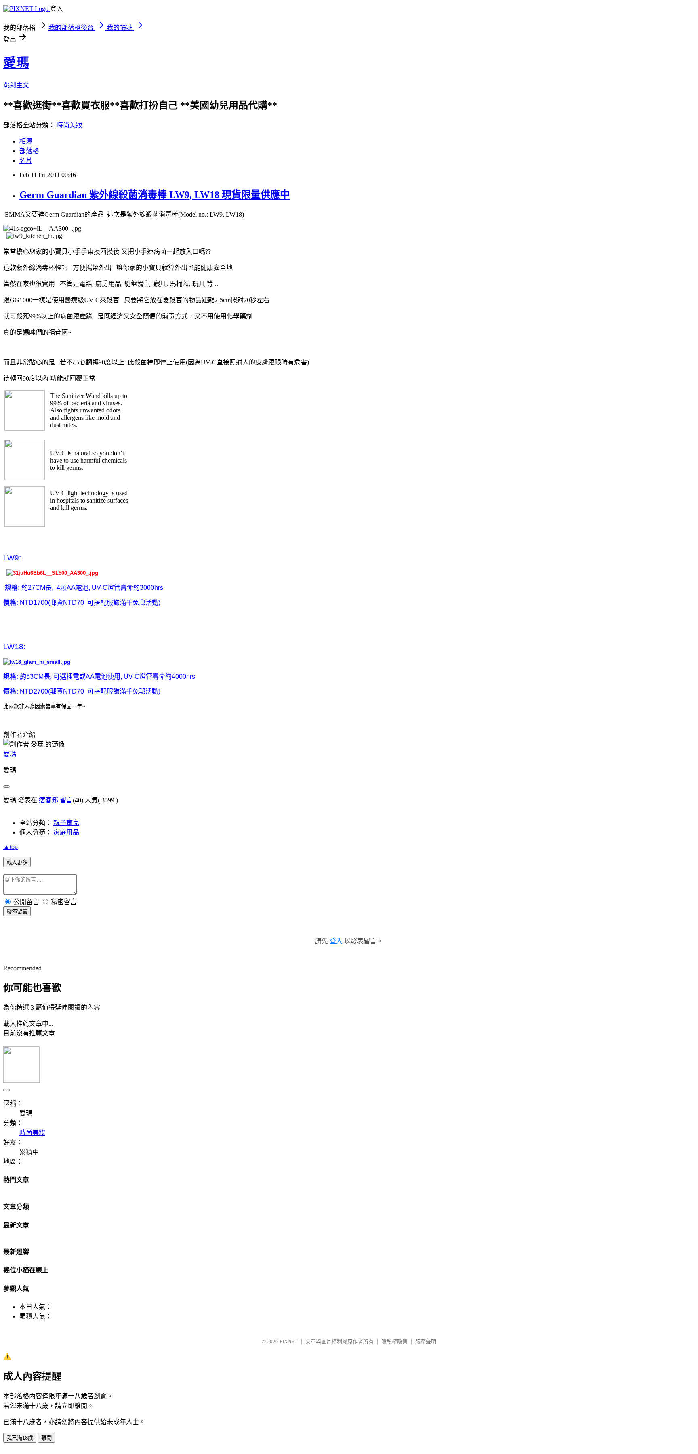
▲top (10, 846)
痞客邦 (48, 800)
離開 (46, 1438)
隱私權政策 (394, 1341)
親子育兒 (66, 822)
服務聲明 (425, 1341)
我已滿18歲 (19, 1438)
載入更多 (16, 862)
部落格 (29, 150)
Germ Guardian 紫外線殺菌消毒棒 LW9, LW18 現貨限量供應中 (154, 194)
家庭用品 (66, 832)
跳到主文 (16, 85)
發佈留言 (16, 912)
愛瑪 (16, 62)
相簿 (25, 141)
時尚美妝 (69, 125)
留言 (66, 800)
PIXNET (289, 1341)
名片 (25, 160)
